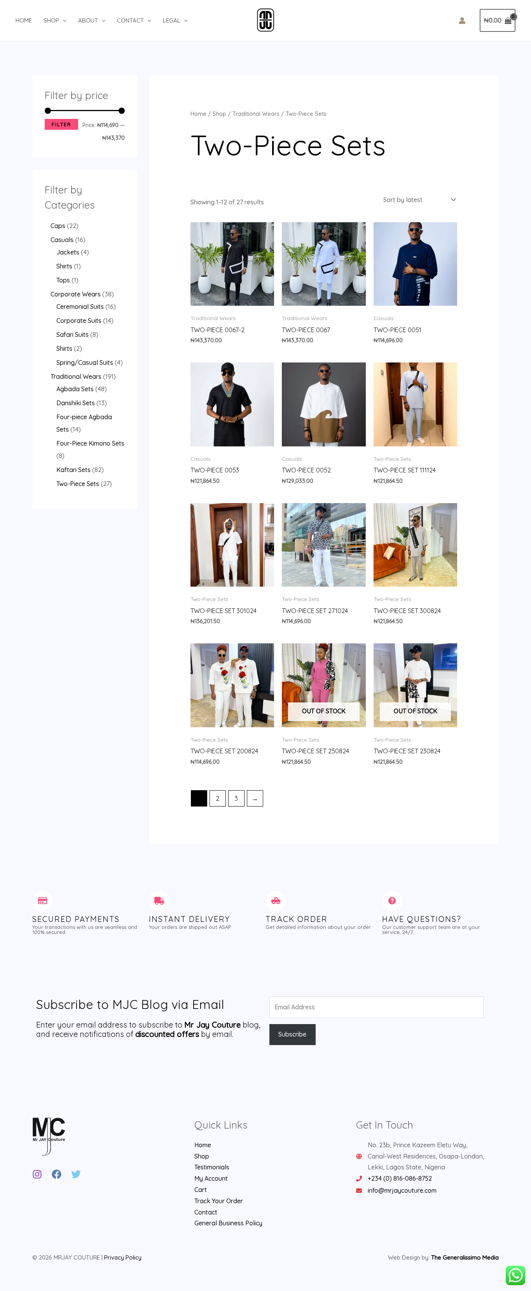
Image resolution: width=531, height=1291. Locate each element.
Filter (61, 124)
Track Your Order (218, 1201)
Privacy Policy (122, 1257)
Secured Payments (76, 919)
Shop (51, 20)
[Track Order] (276, 901)
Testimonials (211, 1167)
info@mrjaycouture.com (402, 1190)
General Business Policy (228, 1223)
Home (24, 20)
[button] (62, 20)
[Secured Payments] (42, 901)
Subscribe (292, 1034)
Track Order (297, 919)
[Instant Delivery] (159, 901)
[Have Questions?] (392, 901)
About (88, 20)
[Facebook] (56, 1174)
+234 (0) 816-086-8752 (400, 1178)
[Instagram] (37, 1174)
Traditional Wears (255, 113)
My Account (211, 1178)
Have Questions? (421, 919)
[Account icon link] (462, 20)
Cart (200, 1189)
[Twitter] (76, 1174)
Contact (130, 20)
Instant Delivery (189, 919)
